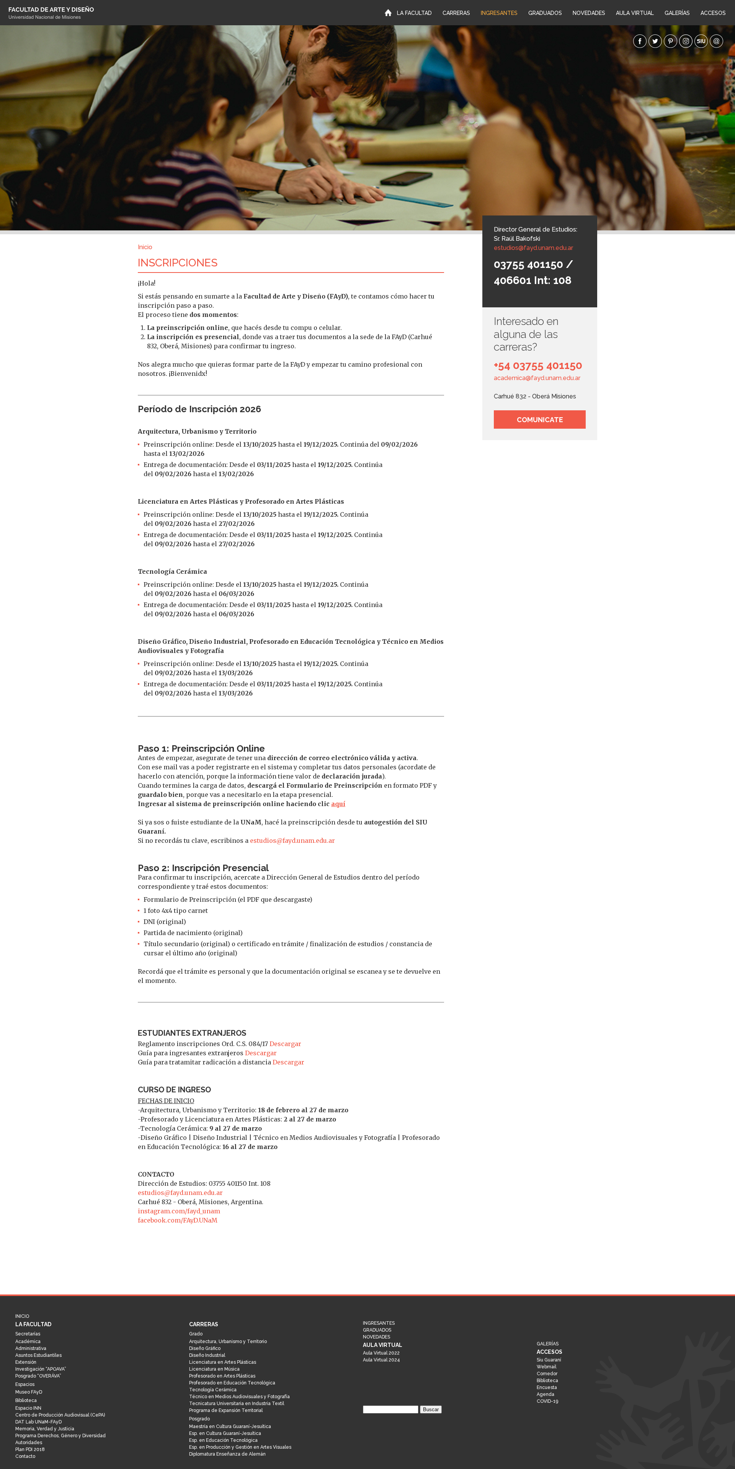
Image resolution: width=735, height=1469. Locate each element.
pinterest (670, 41)
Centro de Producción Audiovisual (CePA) (60, 1415)
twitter (655, 41)
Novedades (589, 13)
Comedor (547, 1373)
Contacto (25, 1456)
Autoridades (28, 1442)
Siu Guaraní (549, 1360)
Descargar (285, 1044)
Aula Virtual (635, 13)
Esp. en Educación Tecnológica (223, 1440)
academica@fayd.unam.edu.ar (537, 378)
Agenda (545, 1394)
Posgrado (199, 1419)
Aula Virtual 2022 (381, 1353)
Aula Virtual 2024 (381, 1360)
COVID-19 (547, 1401)
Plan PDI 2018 (30, 1449)
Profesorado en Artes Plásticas (222, 1376)
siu (701, 41)
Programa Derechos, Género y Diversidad (60, 1435)
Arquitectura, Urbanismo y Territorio (228, 1341)
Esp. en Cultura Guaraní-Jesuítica (225, 1433)
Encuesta (547, 1387)
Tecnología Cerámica (213, 1389)
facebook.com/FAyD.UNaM (177, 1220)
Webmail (546, 1366)
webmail (716, 41)
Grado (196, 1334)
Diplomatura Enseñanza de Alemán (227, 1454)
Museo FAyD (28, 1392)
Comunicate (540, 420)
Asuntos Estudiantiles (38, 1355)
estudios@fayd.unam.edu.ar (533, 247)
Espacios (24, 1384)
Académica (28, 1341)
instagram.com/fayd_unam (179, 1211)
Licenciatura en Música (214, 1369)
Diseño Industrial (207, 1355)
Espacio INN (28, 1408)
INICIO (47, 12)
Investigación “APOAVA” (40, 1369)
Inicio (388, 12)
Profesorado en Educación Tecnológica (232, 1383)
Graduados (545, 13)
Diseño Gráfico (204, 1348)
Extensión (25, 1362)
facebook (640, 41)
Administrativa (30, 1348)
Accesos (713, 13)
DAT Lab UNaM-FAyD (38, 1422)
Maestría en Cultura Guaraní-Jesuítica (230, 1426)
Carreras (456, 13)
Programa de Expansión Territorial (226, 1410)
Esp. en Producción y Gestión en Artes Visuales (240, 1447)
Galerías (677, 13)
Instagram (686, 41)
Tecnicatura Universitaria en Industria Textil (236, 1403)
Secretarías (27, 1334)
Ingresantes (499, 13)
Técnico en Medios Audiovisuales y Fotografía (239, 1396)
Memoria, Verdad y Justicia (44, 1428)
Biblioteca (26, 1400)
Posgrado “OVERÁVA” (38, 1376)
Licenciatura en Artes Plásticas (222, 1362)
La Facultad (414, 13)
